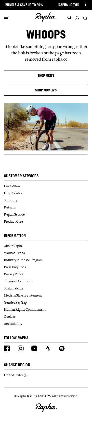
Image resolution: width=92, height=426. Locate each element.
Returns (10, 207)
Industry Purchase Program (23, 260)
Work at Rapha (14, 253)
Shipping (10, 200)
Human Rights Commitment (25, 309)
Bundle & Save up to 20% (24, 5)
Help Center (13, 193)
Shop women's (46, 90)
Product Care (13, 221)
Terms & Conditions (18, 281)
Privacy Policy (14, 274)
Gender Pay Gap (15, 302)
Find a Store (12, 186)
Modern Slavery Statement (23, 295)
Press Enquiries (15, 267)
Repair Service (14, 214)
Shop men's (46, 75)
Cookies (9, 316)
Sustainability (13, 288)
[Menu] (6, 17)
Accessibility (13, 324)
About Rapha (13, 246)
